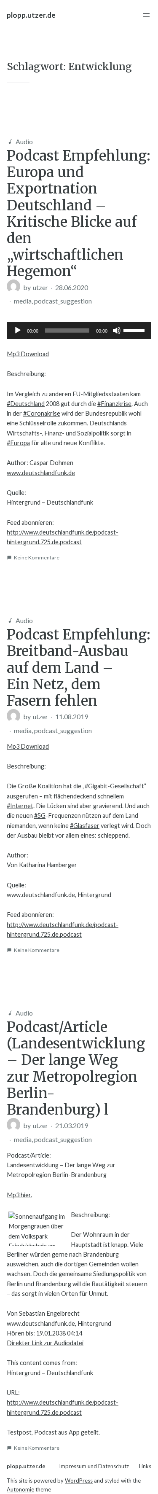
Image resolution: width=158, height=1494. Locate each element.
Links (145, 1466)
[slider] (135, 329)
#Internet (20, 805)
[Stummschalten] (116, 330)
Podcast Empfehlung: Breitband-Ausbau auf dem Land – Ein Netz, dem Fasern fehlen (78, 667)
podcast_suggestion (63, 301)
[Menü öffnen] (146, 15)
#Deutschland (26, 403)
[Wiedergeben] (17, 330)
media (23, 301)
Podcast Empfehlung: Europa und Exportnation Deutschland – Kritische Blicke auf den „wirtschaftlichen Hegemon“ (78, 213)
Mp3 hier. (19, 1194)
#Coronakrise (41, 413)
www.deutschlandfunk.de (41, 472)
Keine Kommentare (36, 557)
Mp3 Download (28, 353)
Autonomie (20, 1489)
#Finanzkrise (114, 403)
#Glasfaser (84, 825)
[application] (79, 330)
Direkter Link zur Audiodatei (45, 1342)
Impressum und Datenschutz (94, 1466)
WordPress (79, 1480)
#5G (40, 815)
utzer (40, 287)
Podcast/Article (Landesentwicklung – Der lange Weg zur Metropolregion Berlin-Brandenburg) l (76, 1068)
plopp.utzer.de (31, 15)
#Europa (18, 442)
